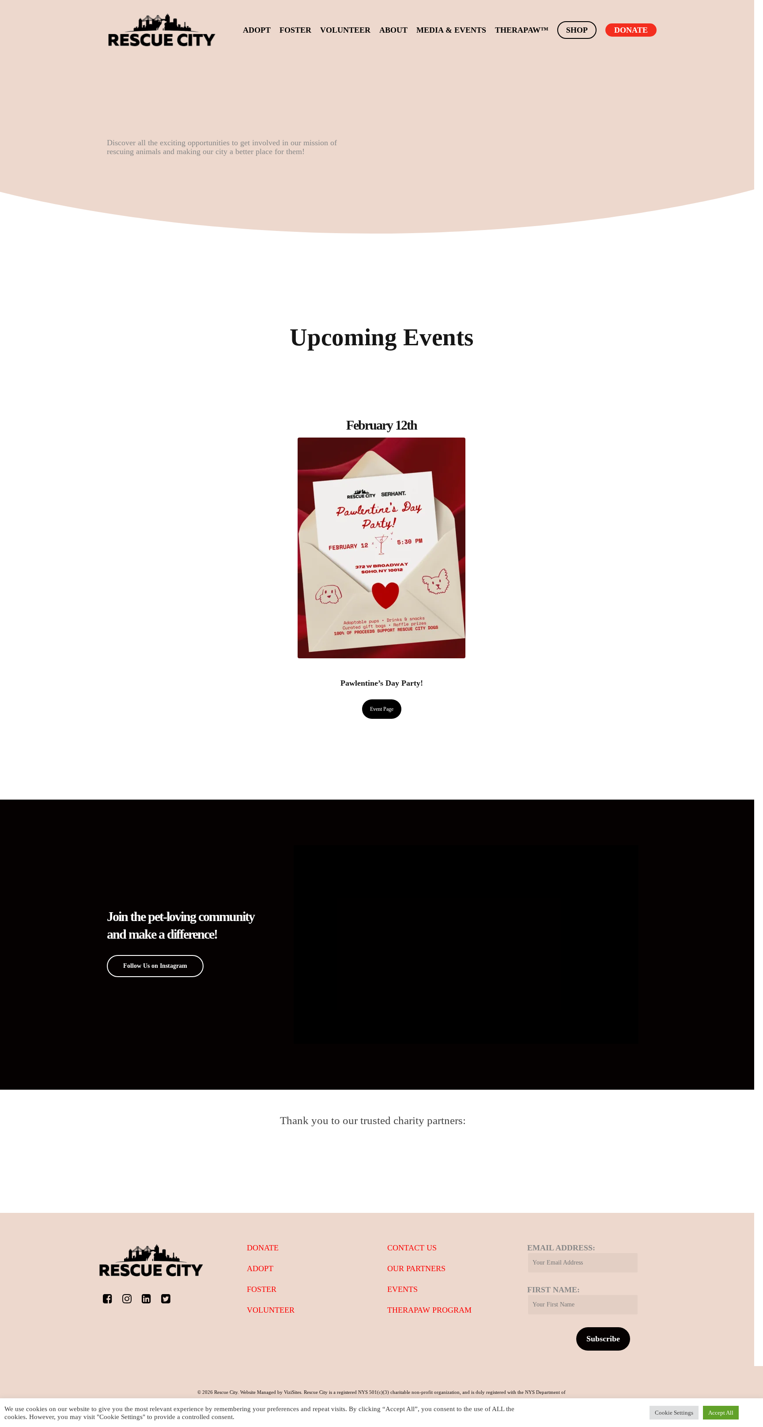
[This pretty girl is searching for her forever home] (508, 872)
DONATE (263, 1247)
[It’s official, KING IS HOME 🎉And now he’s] (593, 921)
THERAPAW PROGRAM (429, 1310)
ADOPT (260, 1268)
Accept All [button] (720, 1412)
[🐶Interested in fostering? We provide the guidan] (338, 884)
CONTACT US (412, 1247)
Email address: (561, 1247)
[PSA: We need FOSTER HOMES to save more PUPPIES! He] (423, 921)
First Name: (553, 1289)
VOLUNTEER (271, 1310)
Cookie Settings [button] (674, 1412)
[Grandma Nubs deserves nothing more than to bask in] (508, 921)
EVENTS (402, 1289)
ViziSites (292, 1392)
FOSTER (261, 1289)
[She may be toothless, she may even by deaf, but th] (593, 872)
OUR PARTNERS (416, 1268)
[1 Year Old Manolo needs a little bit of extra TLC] (338, 971)
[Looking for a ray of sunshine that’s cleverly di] (423, 872)
